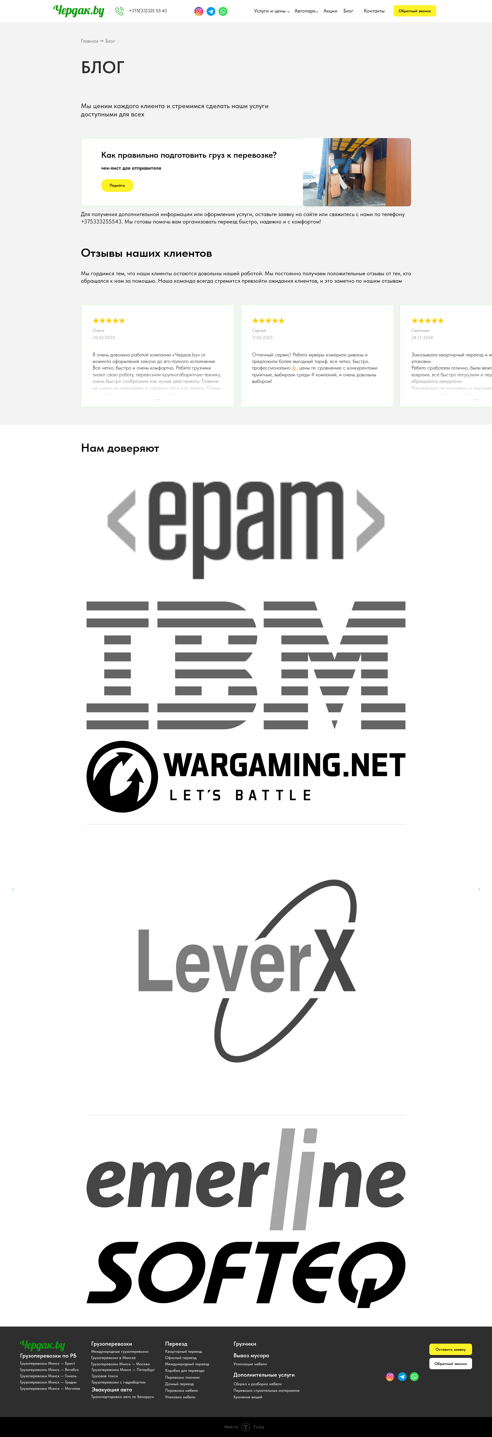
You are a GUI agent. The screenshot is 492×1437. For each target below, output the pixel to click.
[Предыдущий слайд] (13, 889)
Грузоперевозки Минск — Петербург (123, 1369)
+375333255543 (101, 221)
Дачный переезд (179, 1383)
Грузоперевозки (111, 1343)
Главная (90, 41)
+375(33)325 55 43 (148, 10)
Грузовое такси (105, 1376)
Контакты (374, 11)
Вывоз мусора (251, 1355)
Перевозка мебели (181, 1390)
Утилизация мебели (250, 1364)
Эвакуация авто (112, 1389)
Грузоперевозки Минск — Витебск (49, 1369)
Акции (330, 11)
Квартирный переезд (183, 1351)
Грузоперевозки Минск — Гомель (48, 1376)
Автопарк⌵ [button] (306, 11)
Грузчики (244, 1343)
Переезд (176, 1343)
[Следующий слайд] (479, 889)
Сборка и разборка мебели (257, 1383)
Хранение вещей (247, 1397)
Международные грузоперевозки (119, 1351)
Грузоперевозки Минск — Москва (120, 1364)
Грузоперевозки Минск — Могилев (50, 1388)
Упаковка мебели (180, 1397)
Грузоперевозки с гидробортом (118, 1382)
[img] (119, 11)
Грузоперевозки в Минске (113, 1357)
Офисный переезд (180, 1357)
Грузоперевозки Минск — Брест (47, 1363)
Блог (348, 11)
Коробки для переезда (184, 1370)
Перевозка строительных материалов (266, 1390)
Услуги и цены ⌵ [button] (272, 11)
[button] (414, 11)
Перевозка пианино (182, 1377)
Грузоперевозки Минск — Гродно (48, 1382)
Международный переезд (187, 1364)
